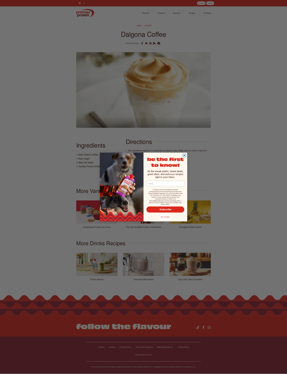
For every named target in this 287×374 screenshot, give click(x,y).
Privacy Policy (165, 204)
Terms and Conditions (172, 202)
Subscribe (165, 209)
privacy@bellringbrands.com (158, 201)
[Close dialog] (184, 155)
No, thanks (165, 217)
